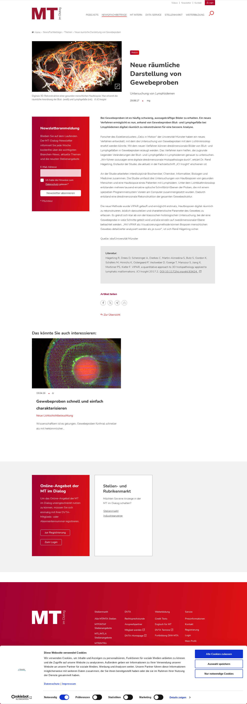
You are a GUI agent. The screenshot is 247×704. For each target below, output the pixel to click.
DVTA (128, 611)
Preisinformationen (195, 618)
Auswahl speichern (219, 663)
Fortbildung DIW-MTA (166, 635)
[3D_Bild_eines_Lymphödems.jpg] (77, 66)
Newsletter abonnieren (61, 193)
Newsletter (186, 3)
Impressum (69, 683)
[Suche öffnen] (211, 13)
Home (37, 32)
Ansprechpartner (133, 624)
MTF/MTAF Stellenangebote (103, 626)
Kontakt (198, 3)
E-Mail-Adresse (48, 167)
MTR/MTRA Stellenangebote (103, 645)
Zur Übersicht (111, 315)
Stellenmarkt (110, 511)
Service (188, 611)
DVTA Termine (162, 630)
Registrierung (192, 629)
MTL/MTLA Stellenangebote (103, 635)
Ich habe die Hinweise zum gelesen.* (59, 182)
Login (188, 635)
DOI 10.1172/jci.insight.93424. (179, 271)
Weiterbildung (162, 611)
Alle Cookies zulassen (219, 654)
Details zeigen (178, 697)
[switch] (94, 696)
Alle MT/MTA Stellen (105, 618)
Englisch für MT (163, 624)
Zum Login (51, 542)
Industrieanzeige (112, 516)
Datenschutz (52, 683)
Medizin (134, 52)
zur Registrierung (55, 532)
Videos (175, 3)
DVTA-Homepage (134, 635)
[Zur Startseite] (46, 13)
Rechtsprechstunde (135, 618)
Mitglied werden (133, 630)
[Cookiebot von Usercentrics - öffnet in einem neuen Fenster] (21, 697)
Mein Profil (190, 641)
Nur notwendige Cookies (219, 673)
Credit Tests (161, 618)
